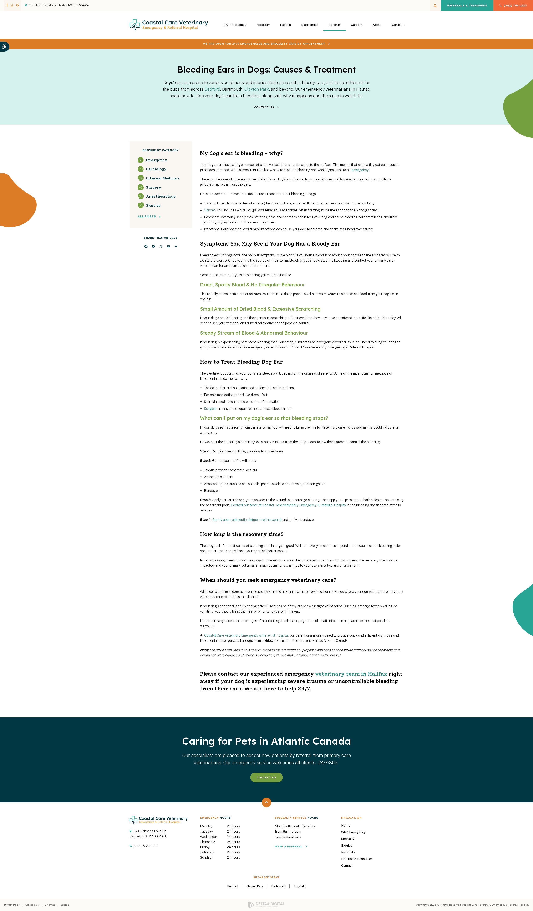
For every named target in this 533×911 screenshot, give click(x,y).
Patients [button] (335, 24)
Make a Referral (289, 846)
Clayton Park (256, 89)
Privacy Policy (12, 904)
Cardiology (156, 169)
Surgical (210, 409)
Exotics (285, 24)
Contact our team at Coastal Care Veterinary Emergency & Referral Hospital (289, 505)
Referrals (348, 852)
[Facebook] (7, 5)
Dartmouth (278, 886)
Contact (397, 24)
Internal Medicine (162, 178)
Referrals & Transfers (467, 5)
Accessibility (32, 904)
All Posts (147, 216)
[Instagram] (12, 5)
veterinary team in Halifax (351, 673)
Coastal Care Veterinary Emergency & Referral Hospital (246, 635)
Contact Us (264, 107)
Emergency (156, 160)
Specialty (347, 839)
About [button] (377, 24)
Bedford (212, 89)
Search (64, 904)
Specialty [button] (263, 24)
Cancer (209, 210)
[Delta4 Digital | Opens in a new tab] (266, 905)
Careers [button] (356, 24)
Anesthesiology (161, 196)
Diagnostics (309, 24)
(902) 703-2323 (515, 5)
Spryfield (300, 886)
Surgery (153, 187)
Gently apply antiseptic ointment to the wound (246, 520)
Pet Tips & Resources (357, 859)
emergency (359, 170)
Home (345, 825)
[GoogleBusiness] (17, 5)
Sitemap (50, 904)
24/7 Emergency (234, 24)
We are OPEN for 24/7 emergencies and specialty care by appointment (264, 43)
